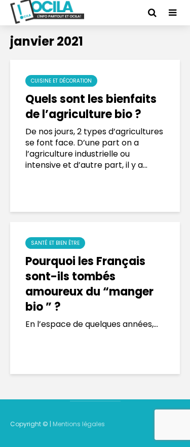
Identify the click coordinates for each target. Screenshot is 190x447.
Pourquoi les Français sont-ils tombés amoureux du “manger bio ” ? (89, 284)
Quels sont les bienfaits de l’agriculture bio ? (91, 107)
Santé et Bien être (55, 243)
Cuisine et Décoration (61, 81)
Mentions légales (79, 424)
